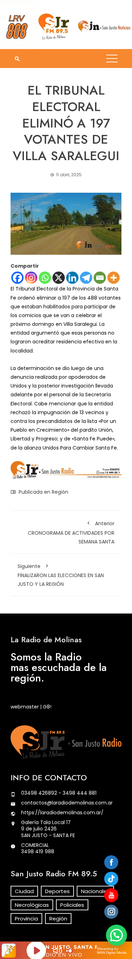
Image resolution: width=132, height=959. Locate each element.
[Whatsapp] (45, 278)
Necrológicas (32, 905)
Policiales (72, 905)
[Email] (100, 278)
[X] (58, 278)
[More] (113, 278)
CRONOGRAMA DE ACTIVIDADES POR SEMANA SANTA (71, 532)
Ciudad (24, 891)
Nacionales (95, 891)
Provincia (26, 918)
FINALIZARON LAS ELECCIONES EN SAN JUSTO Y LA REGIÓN (61, 575)
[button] (116, 935)
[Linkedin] (72, 278)
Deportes (57, 891)
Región (60, 491)
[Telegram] (86, 278)
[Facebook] (17, 278)
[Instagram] (31, 278)
